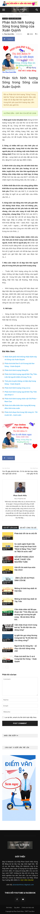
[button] (3, 10)
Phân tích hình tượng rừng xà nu (17, 388)
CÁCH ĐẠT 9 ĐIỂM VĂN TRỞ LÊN (17, 747)
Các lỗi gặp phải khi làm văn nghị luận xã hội (10, 472)
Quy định (17, 907)
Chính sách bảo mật (28, 907)
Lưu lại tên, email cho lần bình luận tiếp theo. (21, 717)
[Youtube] (23, 899)
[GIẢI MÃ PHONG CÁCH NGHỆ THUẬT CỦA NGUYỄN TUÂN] (7, 559)
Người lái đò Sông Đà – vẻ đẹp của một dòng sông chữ (25, 648)
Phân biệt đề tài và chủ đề (25, 533)
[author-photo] (20, 492)
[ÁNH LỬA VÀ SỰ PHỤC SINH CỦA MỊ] (7, 580)
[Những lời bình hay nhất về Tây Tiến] (7, 601)
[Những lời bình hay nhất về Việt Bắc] (7, 591)
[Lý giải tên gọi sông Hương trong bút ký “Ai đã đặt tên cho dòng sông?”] (7, 638)
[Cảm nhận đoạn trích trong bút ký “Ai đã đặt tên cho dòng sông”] (7, 627)
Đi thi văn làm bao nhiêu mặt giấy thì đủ (29, 472)
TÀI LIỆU (10, 15)
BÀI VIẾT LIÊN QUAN (10, 528)
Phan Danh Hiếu (9, 34)
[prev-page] (3, 667)
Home (4, 15)
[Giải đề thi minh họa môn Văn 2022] (7, 570)
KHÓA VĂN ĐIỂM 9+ (11, 735)
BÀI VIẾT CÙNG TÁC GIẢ (28, 528)
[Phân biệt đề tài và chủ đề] (7, 536)
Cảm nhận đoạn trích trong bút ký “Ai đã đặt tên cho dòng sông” (25, 627)
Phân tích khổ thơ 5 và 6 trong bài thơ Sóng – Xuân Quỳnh (25, 659)
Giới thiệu (9, 907)
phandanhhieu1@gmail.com (23, 885)
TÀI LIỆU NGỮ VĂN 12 (22, 15)
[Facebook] (17, 899)
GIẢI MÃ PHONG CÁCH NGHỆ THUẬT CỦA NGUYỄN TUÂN (24, 559)
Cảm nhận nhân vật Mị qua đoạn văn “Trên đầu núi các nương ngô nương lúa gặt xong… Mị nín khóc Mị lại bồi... (26, 614)
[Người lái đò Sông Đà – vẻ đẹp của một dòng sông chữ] (7, 648)
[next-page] (7, 667)
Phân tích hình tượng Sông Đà (16, 370)
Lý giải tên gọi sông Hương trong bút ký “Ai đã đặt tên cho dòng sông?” (25, 637)
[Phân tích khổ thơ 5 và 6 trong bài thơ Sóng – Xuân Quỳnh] (7, 659)
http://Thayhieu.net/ (20, 498)
